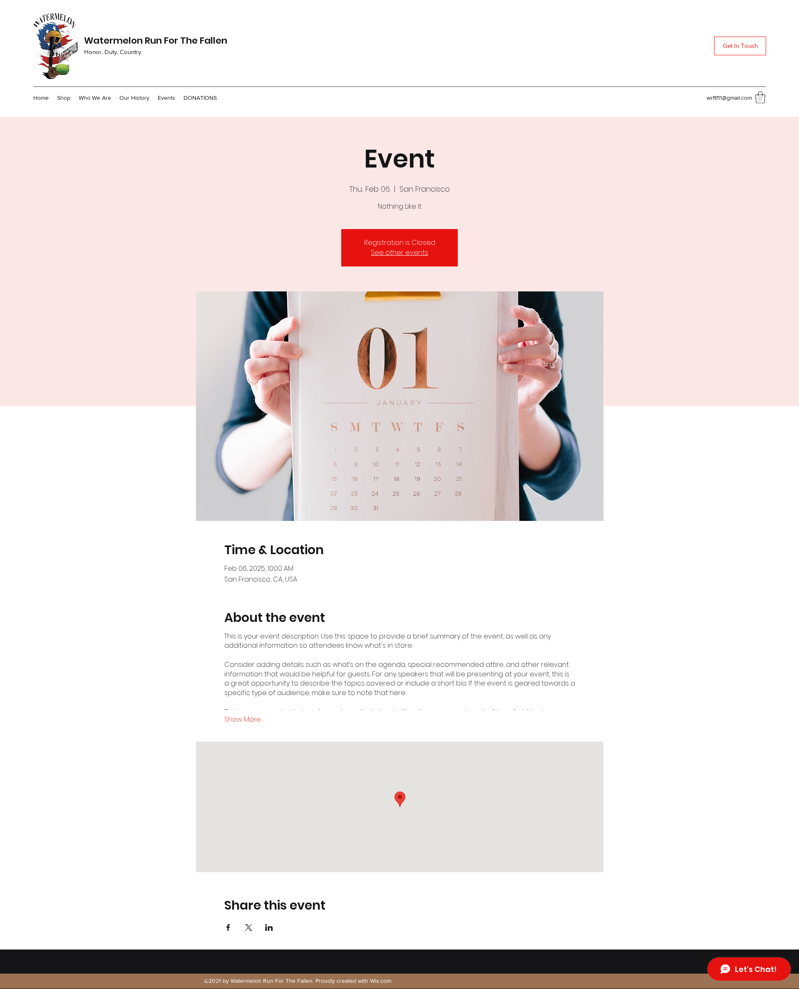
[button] (760, 97)
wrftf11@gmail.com (729, 97)
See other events (399, 252)
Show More (242, 719)
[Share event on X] (249, 927)
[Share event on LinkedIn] (269, 927)
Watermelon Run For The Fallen (155, 40)
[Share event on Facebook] (228, 927)
